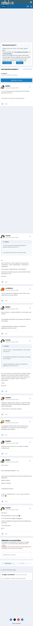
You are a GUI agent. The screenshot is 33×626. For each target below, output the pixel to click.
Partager (8, 563)
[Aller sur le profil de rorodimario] (2, 289)
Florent (7, 421)
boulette (8, 397)
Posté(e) (11, 88)
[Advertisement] (16, 26)
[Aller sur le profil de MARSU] (2, 87)
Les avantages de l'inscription (21, 52)
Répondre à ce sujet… (10, 554)
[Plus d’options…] (30, 87)
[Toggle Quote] (3, 241)
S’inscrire (19, 62)
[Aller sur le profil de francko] (2, 236)
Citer (6, 104)
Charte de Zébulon (8, 53)
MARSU (5, 73)
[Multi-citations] (2, 104)
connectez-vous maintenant (9, 543)
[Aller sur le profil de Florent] (2, 421)
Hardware (14, 75)
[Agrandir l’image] (5, 495)
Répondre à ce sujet (16, 80)
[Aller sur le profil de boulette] (2, 398)
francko (7, 235)
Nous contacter (16, 623)
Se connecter (7, 62)
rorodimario (9, 288)
